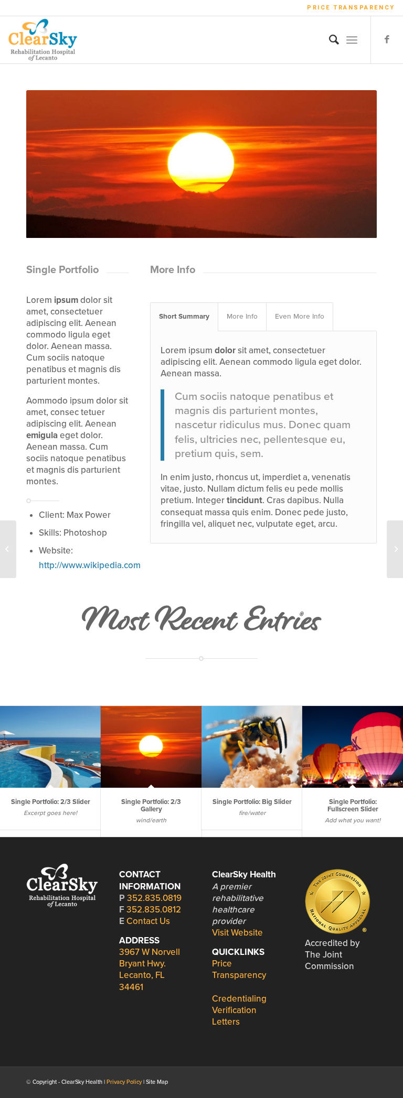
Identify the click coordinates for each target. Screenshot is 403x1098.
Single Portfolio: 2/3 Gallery (151, 805)
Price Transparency (351, 7)
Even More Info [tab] (299, 316)
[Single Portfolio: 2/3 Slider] (50, 746)
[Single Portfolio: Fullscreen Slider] (352, 746)
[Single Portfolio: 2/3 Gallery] (151, 746)
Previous (50, 164)
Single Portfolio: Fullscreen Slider (352, 805)
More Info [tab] (242, 316)
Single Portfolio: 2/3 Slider (50, 802)
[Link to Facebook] (387, 40)
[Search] (329, 39)
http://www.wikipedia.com (90, 565)
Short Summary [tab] (184, 316)
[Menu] (351, 40)
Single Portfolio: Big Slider (252, 802)
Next (353, 164)
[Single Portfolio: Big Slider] (252, 746)
